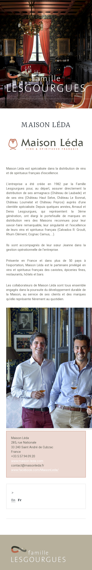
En (13, 500)
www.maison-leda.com (27, 461)
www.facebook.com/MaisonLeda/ (35, 470)
